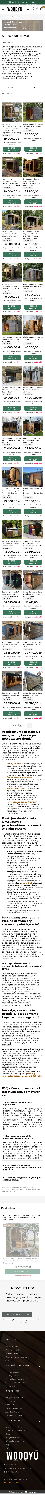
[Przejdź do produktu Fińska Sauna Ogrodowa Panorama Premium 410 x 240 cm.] (12, 426)
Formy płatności (12, 1372)
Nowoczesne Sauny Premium (22, 802)
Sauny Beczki (14, 764)
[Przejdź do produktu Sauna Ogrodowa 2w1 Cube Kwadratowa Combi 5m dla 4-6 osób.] (12, 580)
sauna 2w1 (26, 883)
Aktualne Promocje (13, 1412)
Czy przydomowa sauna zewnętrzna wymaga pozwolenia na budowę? (22, 1167)
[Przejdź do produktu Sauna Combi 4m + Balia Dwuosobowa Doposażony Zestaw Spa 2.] (33, 477)
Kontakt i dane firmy (14, 1427)
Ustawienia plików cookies (16, 1357)
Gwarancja (9, 1405)
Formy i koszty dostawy (15, 1379)
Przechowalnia (11, 1353)
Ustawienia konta (12, 1350)
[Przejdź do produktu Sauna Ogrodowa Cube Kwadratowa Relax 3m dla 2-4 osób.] (33, 631)
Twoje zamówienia (13, 1346)
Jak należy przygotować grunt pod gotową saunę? (22, 1178)
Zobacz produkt (12, 149)
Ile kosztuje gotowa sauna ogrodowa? (18, 1103)
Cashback (9, 1360)
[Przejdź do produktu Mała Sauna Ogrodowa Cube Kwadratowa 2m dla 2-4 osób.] (33, 426)
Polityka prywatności (14, 1398)
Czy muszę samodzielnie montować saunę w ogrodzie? (18, 1137)
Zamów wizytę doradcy (15, 1430)
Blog (7, 1445)
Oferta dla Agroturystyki (15, 1441)
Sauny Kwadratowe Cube (20, 777)
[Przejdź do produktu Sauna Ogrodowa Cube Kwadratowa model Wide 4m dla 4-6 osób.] (12, 631)
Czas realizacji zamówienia (16, 1383)
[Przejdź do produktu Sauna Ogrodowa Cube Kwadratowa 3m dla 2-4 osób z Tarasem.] (33, 580)
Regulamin (10, 1401)
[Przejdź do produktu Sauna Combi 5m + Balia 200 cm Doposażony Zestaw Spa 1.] (12, 376)
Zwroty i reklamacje (13, 1408)
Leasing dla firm (12, 1376)
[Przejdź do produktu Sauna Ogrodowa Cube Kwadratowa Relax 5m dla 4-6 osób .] (33, 681)
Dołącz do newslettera (16, 1314)
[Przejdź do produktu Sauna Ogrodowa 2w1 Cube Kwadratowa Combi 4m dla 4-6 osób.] (33, 529)
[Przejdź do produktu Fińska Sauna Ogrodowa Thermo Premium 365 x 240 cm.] (33, 325)
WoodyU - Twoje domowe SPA (16, 17)
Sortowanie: (7, 93)
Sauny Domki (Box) (16, 788)
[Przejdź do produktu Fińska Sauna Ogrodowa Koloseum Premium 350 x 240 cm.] (33, 376)
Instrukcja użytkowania (14, 1415)
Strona (15, 725)
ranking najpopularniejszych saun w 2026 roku (22, 1075)
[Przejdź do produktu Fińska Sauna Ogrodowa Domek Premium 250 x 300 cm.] (33, 272)
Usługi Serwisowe (12, 1438)
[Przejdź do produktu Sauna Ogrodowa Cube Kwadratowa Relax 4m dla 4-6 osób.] (12, 681)
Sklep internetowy (21, 1492)
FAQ (7, 1448)
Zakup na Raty (11, 1386)
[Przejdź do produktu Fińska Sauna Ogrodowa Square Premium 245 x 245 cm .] (33, 112)
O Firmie (9, 1434)
